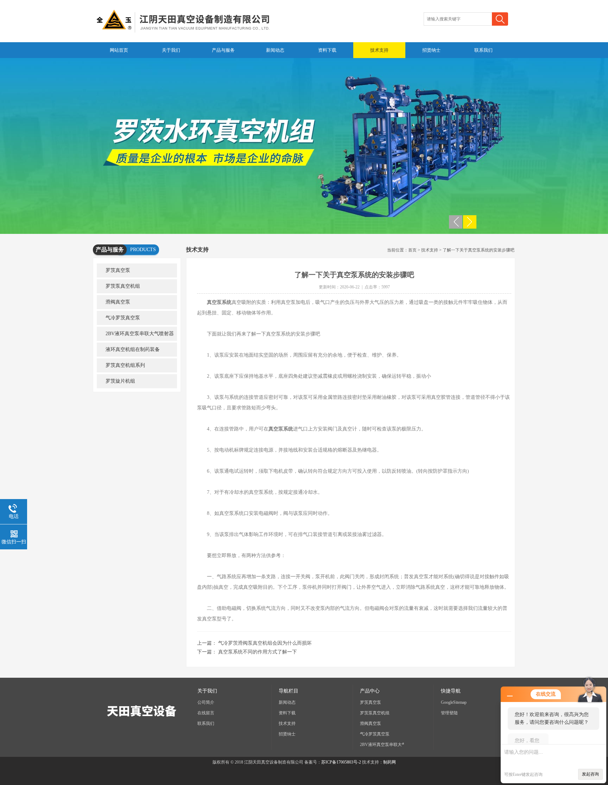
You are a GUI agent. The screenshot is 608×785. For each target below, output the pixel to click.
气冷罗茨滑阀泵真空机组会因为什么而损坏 (265, 643)
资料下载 (327, 50)
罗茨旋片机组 (120, 381)
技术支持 (379, 50)
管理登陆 (449, 712)
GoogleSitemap (454, 702)
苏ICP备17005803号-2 (341, 762)
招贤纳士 (431, 50)
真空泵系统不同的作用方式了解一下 (257, 652)
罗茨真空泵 (118, 270)
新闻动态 (275, 50)
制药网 (389, 762)
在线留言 (205, 712)
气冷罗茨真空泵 (123, 317)
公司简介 (205, 702)
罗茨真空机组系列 (125, 365)
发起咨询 (590, 774)
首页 (412, 250)
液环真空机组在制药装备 (133, 349)
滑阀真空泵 (118, 302)
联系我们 (483, 50)
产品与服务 (223, 50)
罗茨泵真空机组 (123, 286)
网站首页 (119, 50)
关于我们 (171, 50)
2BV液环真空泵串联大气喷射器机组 (135, 336)
